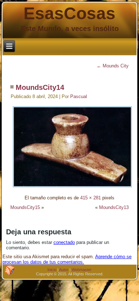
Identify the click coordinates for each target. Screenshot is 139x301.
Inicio (51, 269)
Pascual (78, 96)
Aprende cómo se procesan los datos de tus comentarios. (67, 259)
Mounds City (113, 65)
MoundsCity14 (40, 87)
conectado (64, 242)
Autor (63, 269)
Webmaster (82, 269)
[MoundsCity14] (72, 188)
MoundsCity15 (25, 207)
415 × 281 (90, 197)
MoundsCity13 (114, 207)
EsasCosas (69, 13)
